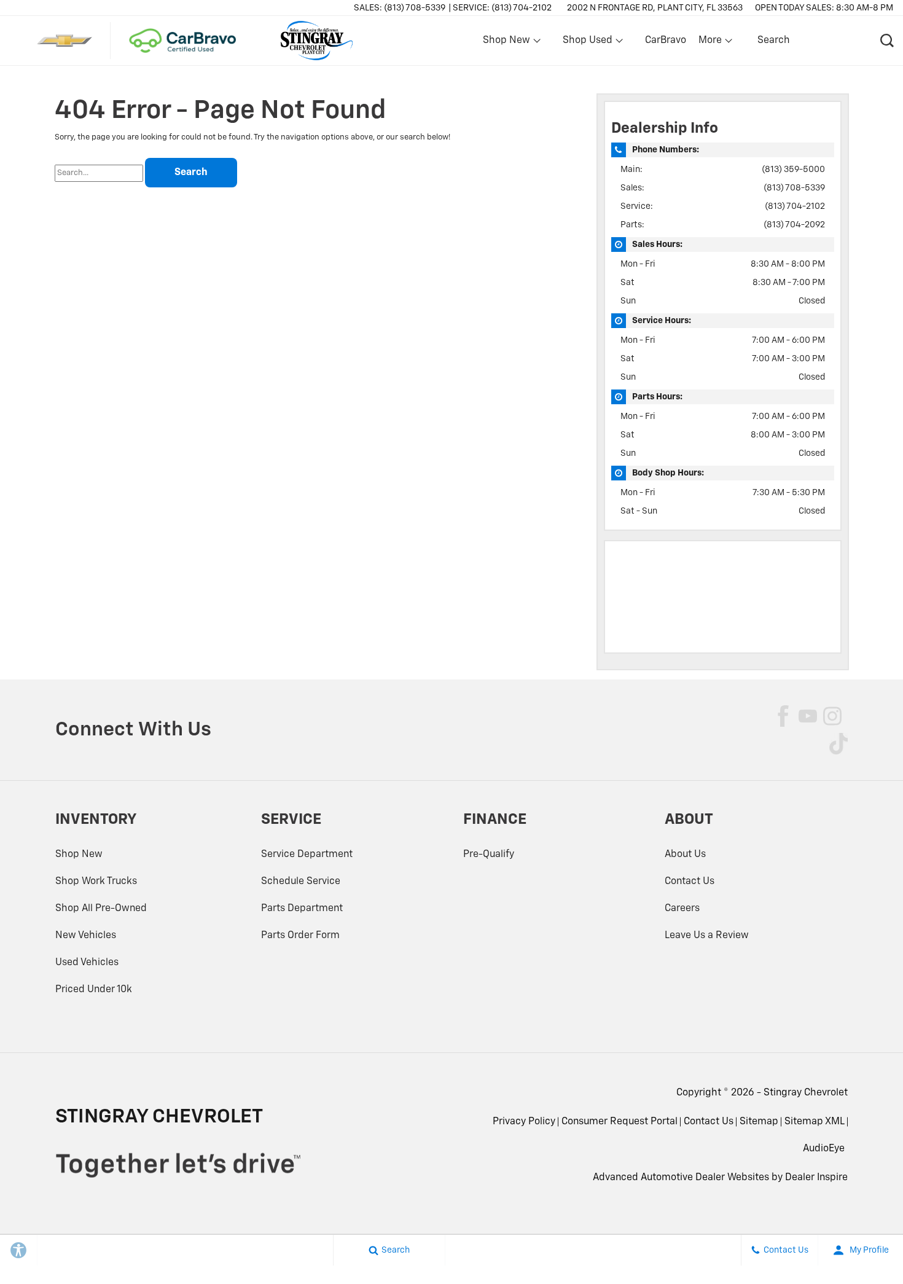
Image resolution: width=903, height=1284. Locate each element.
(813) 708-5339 (794, 188)
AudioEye (824, 1149)
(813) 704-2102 (795, 206)
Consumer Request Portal (619, 1122)
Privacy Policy (524, 1122)
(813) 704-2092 (794, 225)
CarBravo (665, 40)
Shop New (79, 854)
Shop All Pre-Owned (101, 909)
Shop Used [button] (587, 43)
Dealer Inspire (816, 1178)
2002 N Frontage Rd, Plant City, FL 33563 (655, 8)
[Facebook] (783, 716)
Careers (682, 909)
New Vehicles (85, 936)
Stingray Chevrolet (806, 1093)
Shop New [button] (506, 43)
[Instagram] (832, 716)
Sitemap (759, 1122)
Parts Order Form (300, 936)
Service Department (307, 854)
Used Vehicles (87, 963)
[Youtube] (808, 716)
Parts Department (302, 909)
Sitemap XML (814, 1122)
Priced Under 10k (93, 990)
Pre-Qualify (488, 854)
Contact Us (689, 882)
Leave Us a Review (707, 936)
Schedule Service (300, 882)
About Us (685, 854)
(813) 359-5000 (793, 169)
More (711, 43)
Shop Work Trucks (96, 882)
